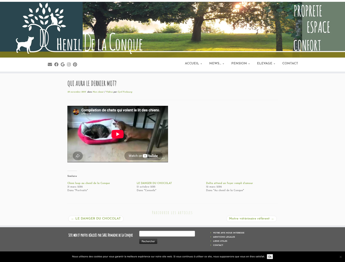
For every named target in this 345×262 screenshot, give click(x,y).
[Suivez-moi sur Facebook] (57, 65)
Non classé (98, 92)
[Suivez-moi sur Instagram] (70, 65)
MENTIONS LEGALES (224, 237)
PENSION (239, 63)
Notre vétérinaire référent (251, 218)
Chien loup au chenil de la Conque (88, 183)
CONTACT (290, 63)
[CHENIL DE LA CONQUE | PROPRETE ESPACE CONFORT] (172, 30)
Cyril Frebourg (125, 92)
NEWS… (215, 63)
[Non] (340, 257)
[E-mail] (51, 65)
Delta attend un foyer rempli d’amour (229, 183)
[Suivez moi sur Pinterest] (76, 65)
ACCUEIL (192, 63)
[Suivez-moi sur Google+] (64, 65)
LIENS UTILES (220, 241)
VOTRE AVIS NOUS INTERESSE (228, 233)
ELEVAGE (265, 63)
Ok (270, 256)
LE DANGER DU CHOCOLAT (154, 183)
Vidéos (109, 92)
